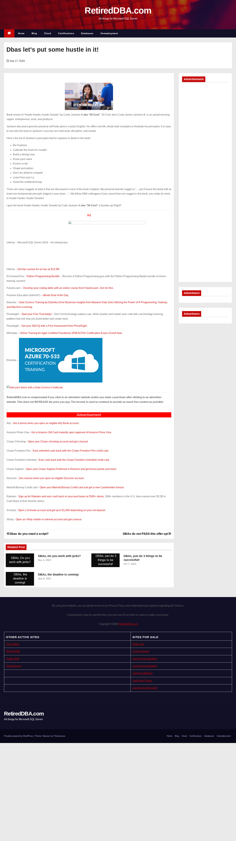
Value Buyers (13, 666)
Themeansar (59, 736)
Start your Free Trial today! (37, 314)
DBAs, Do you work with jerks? (59, 556)
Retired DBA (13, 651)
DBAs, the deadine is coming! (58, 574)
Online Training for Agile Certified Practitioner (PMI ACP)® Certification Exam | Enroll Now (71, 333)
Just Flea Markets (142, 673)
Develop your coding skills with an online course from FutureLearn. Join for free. (68, 288)
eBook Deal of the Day (55, 295)
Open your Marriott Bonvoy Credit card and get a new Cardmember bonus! (82, 487)
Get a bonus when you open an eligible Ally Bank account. (46, 423)
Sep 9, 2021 (44, 578)
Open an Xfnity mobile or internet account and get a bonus (49, 519)
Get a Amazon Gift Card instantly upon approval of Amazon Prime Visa (71, 432)
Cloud (47, 33)
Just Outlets (12, 644)
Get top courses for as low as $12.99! (38, 269)
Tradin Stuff (12, 658)
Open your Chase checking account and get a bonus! (58, 441)
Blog (34, 33)
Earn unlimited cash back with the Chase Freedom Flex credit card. (71, 450)
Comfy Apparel (140, 651)
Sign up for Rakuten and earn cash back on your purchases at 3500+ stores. (61, 496)
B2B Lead (138, 644)
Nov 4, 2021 (44, 560)
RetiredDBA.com (118, 10)
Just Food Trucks (142, 680)
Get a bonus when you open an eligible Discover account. (51, 478)
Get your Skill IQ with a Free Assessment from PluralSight (54, 325)
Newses (46, 736)
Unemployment (109, 33)
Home (21, 33)
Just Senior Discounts (144, 688)
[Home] (9, 33)
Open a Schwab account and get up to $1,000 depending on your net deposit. (62, 510)
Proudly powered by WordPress (19, 736)
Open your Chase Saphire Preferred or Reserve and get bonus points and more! (71, 469)
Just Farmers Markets (144, 658)
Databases (87, 33)
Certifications (66, 33)
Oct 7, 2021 (130, 564)
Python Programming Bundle (43, 276)
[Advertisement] (205, 134)
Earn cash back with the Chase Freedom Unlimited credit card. (74, 459)
